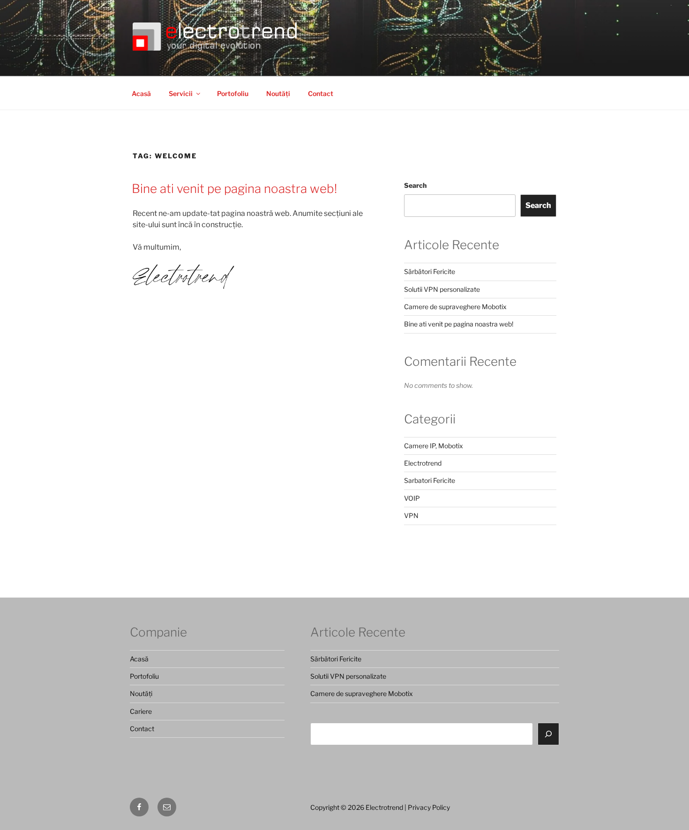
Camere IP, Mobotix (433, 446)
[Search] (548, 734)
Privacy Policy (429, 807)
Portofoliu (232, 93)
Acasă (141, 93)
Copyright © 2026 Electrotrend (356, 807)
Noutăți (278, 93)
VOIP (412, 498)
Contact (320, 93)
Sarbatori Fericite (429, 480)
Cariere (141, 711)
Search (415, 185)
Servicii (181, 93)
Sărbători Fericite (429, 271)
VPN (411, 515)
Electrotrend (423, 463)
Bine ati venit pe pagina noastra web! (234, 188)
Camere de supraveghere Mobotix (455, 307)
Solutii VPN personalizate (442, 289)
